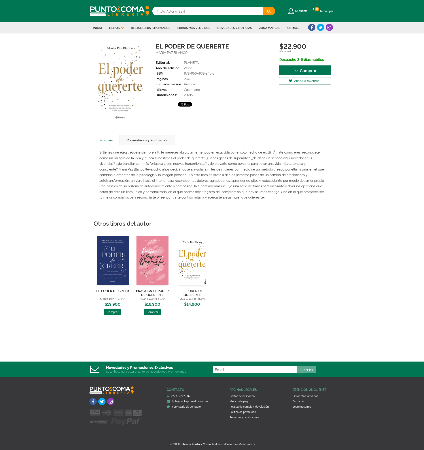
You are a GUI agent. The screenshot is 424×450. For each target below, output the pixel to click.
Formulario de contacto (186, 406)
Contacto (298, 401)
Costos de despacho (242, 396)
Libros (114, 28)
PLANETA (191, 62)
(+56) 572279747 (180, 396)
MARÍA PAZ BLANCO (171, 52)
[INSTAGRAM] (329, 27)
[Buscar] (269, 11)
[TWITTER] (320, 27)
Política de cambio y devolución (249, 406)
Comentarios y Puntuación (147, 140)
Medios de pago (239, 401)
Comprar (307, 70)
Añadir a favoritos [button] (306, 81)
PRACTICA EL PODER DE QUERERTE (152, 292)
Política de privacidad (243, 412)
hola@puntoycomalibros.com (190, 401)
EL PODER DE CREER (112, 290)
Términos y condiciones (244, 417)
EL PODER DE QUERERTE (192, 292)
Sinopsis (106, 140)
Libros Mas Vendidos (305, 396)
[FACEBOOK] (311, 27)
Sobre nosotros (302, 406)
